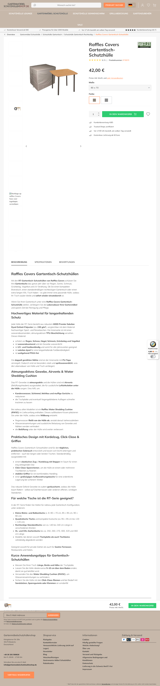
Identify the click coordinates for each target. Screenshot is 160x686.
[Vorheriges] (26, 147)
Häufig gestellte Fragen (92, 642)
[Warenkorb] (154, 5)
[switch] (153, 356)
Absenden (53, 615)
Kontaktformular (50, 642)
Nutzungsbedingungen (14, 621)
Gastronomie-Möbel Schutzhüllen (57, 660)
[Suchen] (34, 5)
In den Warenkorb (120, 114)
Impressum (87, 669)
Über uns (86, 648)
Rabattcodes (48, 663)
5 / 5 (103, 60)
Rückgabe (47, 639)
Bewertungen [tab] (67, 262)
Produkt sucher (114, 5)
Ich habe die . (18, 624)
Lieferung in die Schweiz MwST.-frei (97, 666)
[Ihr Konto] (142, 5)
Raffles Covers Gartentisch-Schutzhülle (112, 34)
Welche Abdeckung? (91, 645)
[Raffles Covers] (144, 50)
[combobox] (66, 5)
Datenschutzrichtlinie (50, 619)
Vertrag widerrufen (19, 675)
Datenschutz (87, 663)
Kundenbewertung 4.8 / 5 (146, 30)
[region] (44, 147)
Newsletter (47, 651)
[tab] (43, 262)
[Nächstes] (81, 147)
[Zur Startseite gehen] (16, 5)
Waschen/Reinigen (51, 657)
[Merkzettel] (148, 5)
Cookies (85, 639)
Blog (45, 654)
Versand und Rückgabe (92, 654)
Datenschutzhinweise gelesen (22, 624)
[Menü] (157, 341)
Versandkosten (106, 684)
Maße (91, 82)
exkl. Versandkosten (115, 78)
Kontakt (85, 651)
